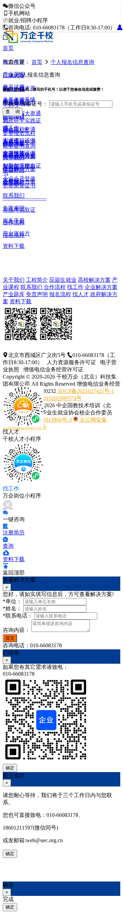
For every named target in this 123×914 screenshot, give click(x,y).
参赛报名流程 (19, 133)
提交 (9, 637)
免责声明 (14, 208)
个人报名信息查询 (72, 62)
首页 (8, 48)
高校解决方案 (94, 280)
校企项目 (14, 116)
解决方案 (14, 144)
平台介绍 (14, 170)
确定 (9, 767)
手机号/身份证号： (25, 104)
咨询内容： (16, 630)
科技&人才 (16, 130)
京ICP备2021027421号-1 (85, 391)
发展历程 (14, 183)
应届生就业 (63, 280)
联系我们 (14, 195)
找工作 (75, 287)
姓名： (12, 608)
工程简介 (37, 280)
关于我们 (14, 157)
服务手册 (14, 221)
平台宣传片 (16, 233)
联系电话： (18, 616)
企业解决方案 (101, 287)
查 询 (12, 111)
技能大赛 (14, 75)
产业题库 (14, 294)
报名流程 (60, 294)
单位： (12, 601)
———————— (24, 198)
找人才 (80, 294)
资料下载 (14, 246)
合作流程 (55, 287)
